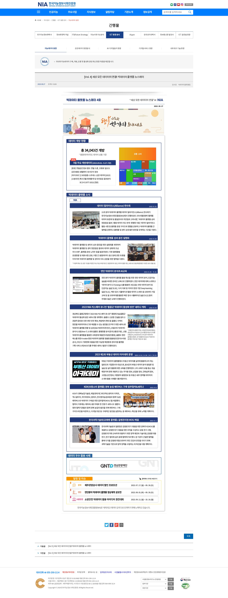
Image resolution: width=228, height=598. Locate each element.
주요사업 (72, 12)
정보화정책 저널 (62, 35)
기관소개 (128, 12)
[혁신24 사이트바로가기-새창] (185, 579)
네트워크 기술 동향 (177, 48)
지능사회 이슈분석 (97, 35)
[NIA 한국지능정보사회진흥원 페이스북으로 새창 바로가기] (175, 4)
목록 (188, 536)
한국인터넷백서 (149, 35)
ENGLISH (189, 4)
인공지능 (53, 12)
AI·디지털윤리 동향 (114, 48)
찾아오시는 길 (92, 572)
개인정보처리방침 (68, 572)
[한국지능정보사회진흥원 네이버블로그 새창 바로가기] (171, 4)
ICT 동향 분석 (115, 35)
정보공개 (147, 12)
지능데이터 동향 (51, 48)
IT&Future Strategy (80, 35)
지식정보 (91, 12)
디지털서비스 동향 (146, 48)
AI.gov (132, 35)
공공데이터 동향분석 (82, 48)
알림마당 (110, 12)
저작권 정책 (81, 572)
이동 (170, 580)
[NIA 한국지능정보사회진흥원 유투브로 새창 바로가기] (178, 4)
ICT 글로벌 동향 (184, 35)
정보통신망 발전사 (167, 35)
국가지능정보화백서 (44, 35)
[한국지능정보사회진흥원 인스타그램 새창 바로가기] (182, 4)
